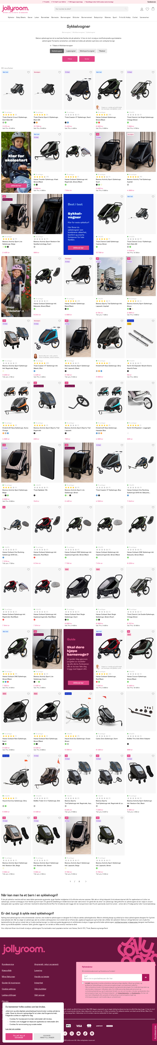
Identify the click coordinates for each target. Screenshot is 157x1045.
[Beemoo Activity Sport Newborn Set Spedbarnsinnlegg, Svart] (34, 247)
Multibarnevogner (78, 32)
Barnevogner (66, 32)
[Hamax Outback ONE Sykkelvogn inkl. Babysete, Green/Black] (128, 557)
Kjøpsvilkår (7, 970)
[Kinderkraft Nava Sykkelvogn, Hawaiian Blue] (101, 371)
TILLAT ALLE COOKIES (19, 1037)
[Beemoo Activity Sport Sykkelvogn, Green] (99, 184)
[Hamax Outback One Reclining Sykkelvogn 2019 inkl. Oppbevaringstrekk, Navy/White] (3, 557)
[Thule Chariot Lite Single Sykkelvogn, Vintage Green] (128, 122)
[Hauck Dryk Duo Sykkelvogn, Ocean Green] (65, 744)
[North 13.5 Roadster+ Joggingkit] (128, 433)
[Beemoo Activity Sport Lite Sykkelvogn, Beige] (3, 247)
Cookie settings (9, 989)
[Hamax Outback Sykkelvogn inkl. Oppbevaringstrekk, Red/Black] (34, 620)
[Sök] (125, 9)
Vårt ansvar (39, 995)
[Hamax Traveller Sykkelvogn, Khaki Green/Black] (34, 184)
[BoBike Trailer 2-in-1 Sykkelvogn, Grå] (34, 806)
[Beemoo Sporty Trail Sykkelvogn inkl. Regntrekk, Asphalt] (65, 806)
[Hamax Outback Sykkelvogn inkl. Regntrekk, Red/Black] (3, 620)
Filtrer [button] (70, 59)
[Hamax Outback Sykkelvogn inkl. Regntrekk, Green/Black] (65, 184)
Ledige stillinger (9, 995)
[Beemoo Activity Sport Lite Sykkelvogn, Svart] (8, 247)
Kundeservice (152, 2)
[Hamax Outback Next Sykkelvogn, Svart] (3, 744)
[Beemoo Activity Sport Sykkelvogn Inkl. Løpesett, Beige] (65, 868)
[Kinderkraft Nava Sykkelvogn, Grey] (97, 371)
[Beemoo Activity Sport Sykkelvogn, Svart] (97, 184)
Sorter (87, 59)
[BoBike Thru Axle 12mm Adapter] (128, 744)
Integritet (38, 982)
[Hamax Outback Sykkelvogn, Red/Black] (99, 122)
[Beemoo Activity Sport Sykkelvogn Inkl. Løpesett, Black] (65, 371)
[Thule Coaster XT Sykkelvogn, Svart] (65, 122)
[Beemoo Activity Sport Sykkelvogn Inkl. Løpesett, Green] (97, 868)
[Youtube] (78, 1033)
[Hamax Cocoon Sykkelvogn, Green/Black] (128, 682)
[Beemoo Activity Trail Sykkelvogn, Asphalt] (128, 184)
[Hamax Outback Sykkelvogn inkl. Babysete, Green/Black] (34, 309)
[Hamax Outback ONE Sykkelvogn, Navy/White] (5, 682)
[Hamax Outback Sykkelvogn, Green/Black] (97, 122)
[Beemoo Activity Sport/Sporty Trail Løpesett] (65, 433)
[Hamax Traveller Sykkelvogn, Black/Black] (37, 184)
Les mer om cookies (13, 1029)
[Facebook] (65, 1033)
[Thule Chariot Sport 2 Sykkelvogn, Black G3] (34, 122)
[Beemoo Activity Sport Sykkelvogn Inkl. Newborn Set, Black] (128, 806)
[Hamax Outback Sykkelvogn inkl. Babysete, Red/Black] (34, 557)
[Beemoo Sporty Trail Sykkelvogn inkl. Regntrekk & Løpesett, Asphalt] (97, 806)
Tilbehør (102, 51)
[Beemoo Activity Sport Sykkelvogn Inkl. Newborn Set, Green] (34, 868)
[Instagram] (72, 1033)
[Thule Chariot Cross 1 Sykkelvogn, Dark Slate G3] (128, 247)
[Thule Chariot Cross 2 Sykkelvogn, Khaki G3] (5, 122)
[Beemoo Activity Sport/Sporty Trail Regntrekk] (34, 433)
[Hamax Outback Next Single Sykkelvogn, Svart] (65, 620)
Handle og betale (41, 976)
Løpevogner (71, 51)
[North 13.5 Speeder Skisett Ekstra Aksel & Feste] (128, 371)
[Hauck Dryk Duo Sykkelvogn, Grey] (68, 744)
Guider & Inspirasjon (11, 982)
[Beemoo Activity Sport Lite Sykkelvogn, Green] (5, 247)
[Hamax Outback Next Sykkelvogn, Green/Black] (5, 744)
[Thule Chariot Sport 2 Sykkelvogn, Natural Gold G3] (37, 122)
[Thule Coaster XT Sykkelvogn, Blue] (68, 122)
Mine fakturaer (8, 976)
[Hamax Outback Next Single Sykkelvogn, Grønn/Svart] (68, 620)
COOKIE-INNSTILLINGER (47, 1037)
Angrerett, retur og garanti (46, 964)
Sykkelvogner (90, 32)
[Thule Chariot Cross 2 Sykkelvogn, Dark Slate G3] (3, 122)
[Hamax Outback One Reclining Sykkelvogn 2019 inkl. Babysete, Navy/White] (128, 495)
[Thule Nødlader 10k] (34, 495)
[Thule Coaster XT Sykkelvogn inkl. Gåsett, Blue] (34, 371)
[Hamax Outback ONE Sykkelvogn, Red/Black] (8, 682)
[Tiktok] (85, 1033)
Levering (38, 970)
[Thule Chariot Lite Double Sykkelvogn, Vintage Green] (128, 620)
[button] (147, 9)
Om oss (5, 1001)
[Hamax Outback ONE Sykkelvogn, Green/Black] (3, 682)
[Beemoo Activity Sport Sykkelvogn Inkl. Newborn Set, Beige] (3, 868)
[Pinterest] (92, 1033)
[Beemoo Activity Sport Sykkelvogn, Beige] (101, 184)
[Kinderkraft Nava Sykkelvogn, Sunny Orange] (99, 371)
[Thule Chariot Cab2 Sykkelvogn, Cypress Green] (97, 247)
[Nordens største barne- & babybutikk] (15, 8)
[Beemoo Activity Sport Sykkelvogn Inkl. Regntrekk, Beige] (3, 371)
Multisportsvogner (87, 51)
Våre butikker (40, 989)
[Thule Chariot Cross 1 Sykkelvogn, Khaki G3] (130, 247)
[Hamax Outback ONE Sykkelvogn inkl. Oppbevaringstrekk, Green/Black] (65, 557)
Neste (86, 881)
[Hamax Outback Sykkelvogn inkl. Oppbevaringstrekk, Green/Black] (97, 557)
